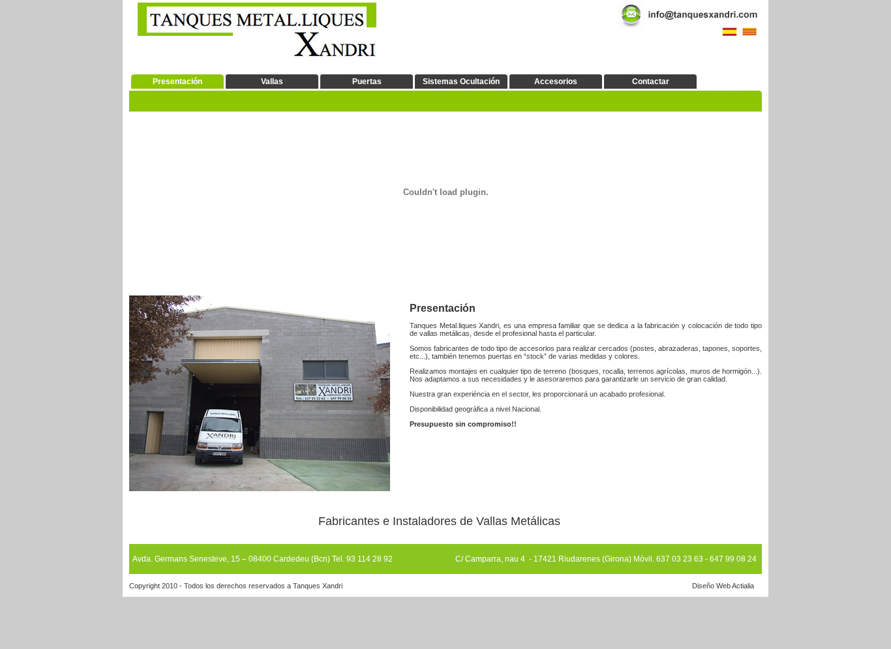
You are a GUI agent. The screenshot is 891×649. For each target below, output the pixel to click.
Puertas (367, 81)
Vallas (272, 81)
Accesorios (555, 81)
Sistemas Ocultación (461, 81)
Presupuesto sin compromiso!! (463, 424)
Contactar (650, 81)
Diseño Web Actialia (723, 586)
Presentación (177, 81)
